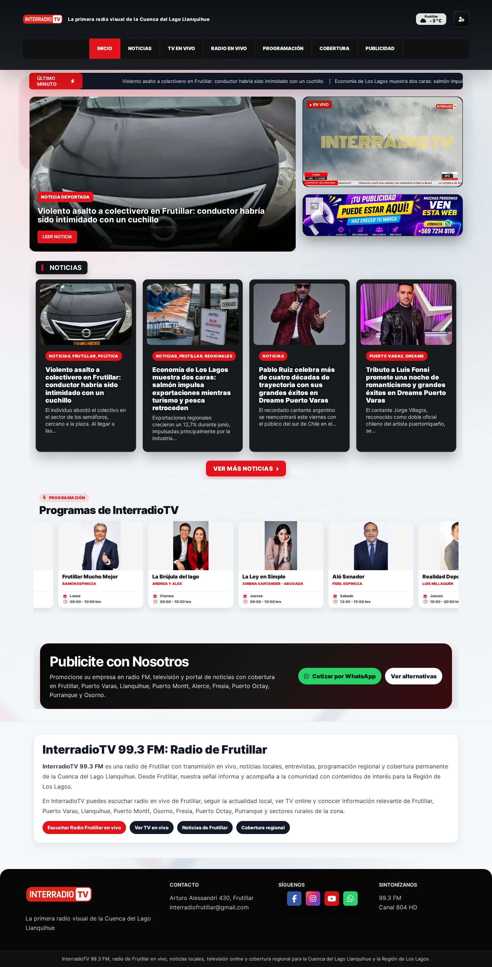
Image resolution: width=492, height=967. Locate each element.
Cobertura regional (263, 827)
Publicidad (380, 48)
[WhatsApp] (350, 898)
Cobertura (334, 48)
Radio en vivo (229, 48)
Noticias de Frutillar (205, 827)
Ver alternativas (414, 676)
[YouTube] (332, 898)
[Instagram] (313, 898)
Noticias (140, 48)
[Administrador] (461, 19)
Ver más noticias (243, 468)
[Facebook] (294, 898)
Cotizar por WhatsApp (344, 676)
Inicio (104, 48)
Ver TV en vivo (152, 827)
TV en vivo (181, 48)
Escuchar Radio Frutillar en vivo (84, 827)
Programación (283, 48)
